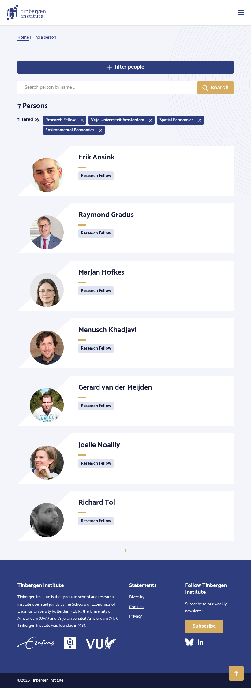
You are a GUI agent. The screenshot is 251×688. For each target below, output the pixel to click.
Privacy (135, 616)
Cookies (136, 607)
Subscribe (204, 626)
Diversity (136, 597)
